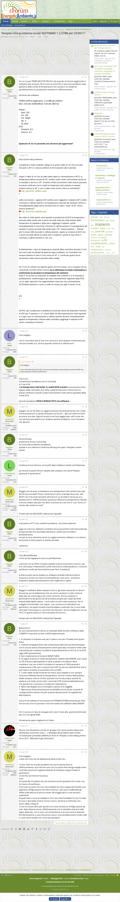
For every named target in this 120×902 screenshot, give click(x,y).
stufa (98, 246)
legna (102, 228)
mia (108, 228)
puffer (104, 240)
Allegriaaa (98, 113)
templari (46, 37)
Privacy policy (98, 875)
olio (92, 231)
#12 (85, 624)
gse (92, 225)
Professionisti (59, 21)
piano (100, 234)
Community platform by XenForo (60, 886)
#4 (86, 357)
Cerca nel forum (19, 25)
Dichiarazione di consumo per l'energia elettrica (104, 46)
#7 (86, 461)
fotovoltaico (98, 220)
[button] (28, 21)
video (113, 253)
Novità (24, 21)
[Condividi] (82, 77)
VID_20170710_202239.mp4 (33, 211)
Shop (70, 21)
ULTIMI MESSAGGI (99, 41)
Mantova (13, 429)
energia (94, 217)
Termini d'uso (87, 875)
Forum (6, 21)
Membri (45, 21)
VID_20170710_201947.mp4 (33, 191)
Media (34, 21)
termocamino (97, 252)
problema (103, 237)
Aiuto (107, 875)
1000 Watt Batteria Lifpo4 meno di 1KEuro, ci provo (104, 135)
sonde (39, 37)
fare (101, 217)
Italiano (9, 875)
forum (106, 217)
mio (112, 228)
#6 (86, 435)
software (32, 37)
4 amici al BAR (99, 131)
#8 (86, 487)
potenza (94, 237)
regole (108, 253)
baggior (6, 37)
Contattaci (77, 875)
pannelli (99, 231)
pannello (109, 231)
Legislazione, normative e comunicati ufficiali (103, 62)
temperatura (97, 249)
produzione (95, 240)
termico (108, 249)
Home (113, 875)
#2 (86, 155)
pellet (93, 234)
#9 (86, 519)
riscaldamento (99, 243)
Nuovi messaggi (6, 25)
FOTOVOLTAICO (99, 89)
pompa (108, 234)
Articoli (15, 21)
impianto (102, 224)
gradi (112, 220)
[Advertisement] (44, 55)
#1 (86, 77)
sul (103, 246)
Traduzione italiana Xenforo (60, 889)
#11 (85, 586)
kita (26, 37)
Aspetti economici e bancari (103, 110)
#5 (86, 407)
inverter (95, 228)
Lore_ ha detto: (25, 362)
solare (112, 243)
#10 (85, 551)
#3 (86, 331)
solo (92, 246)
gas (107, 220)
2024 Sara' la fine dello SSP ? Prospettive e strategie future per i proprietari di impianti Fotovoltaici (105, 70)
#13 (85, 726)
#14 (85, 752)
